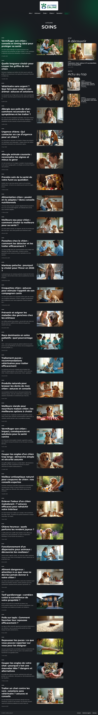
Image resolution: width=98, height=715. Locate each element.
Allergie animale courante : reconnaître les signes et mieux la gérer (16, 157)
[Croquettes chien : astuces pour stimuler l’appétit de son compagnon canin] (50, 295)
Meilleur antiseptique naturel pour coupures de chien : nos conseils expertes (18, 479)
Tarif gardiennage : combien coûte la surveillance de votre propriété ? (17, 597)
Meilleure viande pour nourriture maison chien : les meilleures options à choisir (17, 409)
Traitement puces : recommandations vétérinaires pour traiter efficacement (15, 362)
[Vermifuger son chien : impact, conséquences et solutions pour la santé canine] (50, 436)
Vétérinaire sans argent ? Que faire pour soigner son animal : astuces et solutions (17, 89)
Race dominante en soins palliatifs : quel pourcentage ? (17, 338)
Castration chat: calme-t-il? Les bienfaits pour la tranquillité (82, 64)
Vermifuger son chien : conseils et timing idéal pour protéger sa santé (17, 43)
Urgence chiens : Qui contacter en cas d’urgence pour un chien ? (17, 134)
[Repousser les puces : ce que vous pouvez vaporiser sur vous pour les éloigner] (50, 646)
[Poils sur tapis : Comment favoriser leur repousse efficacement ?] (50, 624)
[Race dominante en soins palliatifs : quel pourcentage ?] (50, 341)
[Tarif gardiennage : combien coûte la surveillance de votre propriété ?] (50, 601)
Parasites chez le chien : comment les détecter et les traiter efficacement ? (17, 243)
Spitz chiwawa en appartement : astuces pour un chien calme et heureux (88, 84)
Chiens (83, 80)
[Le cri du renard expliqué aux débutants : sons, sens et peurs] (73, 100)
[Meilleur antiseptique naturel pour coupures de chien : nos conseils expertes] (50, 484)
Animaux (83, 97)
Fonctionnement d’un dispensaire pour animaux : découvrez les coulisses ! (17, 549)
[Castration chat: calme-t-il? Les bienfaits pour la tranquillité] (82, 51)
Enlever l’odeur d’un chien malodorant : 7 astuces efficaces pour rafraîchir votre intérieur (16, 505)
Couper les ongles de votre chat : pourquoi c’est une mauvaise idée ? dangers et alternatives (17, 667)
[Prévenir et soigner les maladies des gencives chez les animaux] (50, 319)
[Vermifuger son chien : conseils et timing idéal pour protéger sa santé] (50, 47)
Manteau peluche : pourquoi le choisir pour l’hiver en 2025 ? (18, 268)
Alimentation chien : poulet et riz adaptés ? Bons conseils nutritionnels (18, 200)
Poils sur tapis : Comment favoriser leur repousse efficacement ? (16, 620)
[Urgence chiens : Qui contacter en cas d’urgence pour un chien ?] (50, 138)
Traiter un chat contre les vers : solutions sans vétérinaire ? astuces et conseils (16, 692)
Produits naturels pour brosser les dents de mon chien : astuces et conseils (16, 386)
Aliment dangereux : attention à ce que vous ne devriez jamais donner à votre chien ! (16, 573)
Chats (69, 61)
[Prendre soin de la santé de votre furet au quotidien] (50, 182)
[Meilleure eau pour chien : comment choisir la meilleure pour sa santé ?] (50, 225)
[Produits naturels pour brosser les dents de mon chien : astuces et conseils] (50, 389)
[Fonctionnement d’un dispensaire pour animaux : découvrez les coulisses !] (50, 553)
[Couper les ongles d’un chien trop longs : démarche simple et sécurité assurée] (50, 460)
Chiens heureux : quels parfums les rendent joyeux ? (18, 528)
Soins (3, 37)
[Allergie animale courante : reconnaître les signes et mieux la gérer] (50, 161)
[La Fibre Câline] (49, 5)
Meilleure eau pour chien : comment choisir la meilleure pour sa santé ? (18, 222)
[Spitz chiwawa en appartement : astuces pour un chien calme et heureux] (73, 84)
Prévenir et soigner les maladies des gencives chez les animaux (17, 315)
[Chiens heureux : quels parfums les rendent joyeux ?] (50, 532)
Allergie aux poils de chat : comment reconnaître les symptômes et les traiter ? (16, 112)
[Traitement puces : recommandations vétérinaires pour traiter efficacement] (50, 365)
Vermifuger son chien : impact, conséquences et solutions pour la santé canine (16, 432)
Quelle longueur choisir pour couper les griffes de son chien (17, 66)
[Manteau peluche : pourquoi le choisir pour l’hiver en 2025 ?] (50, 271)
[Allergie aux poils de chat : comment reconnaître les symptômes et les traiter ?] (50, 115)
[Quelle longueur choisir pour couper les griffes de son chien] (50, 70)
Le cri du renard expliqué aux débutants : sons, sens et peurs (89, 100)
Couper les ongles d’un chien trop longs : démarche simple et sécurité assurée (18, 457)
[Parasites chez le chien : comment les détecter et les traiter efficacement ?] (50, 248)
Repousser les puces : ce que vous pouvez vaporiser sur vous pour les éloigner (18, 643)
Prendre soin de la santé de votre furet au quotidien (17, 178)
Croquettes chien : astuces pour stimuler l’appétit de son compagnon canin (18, 291)
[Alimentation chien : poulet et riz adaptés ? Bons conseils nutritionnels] (50, 203)
